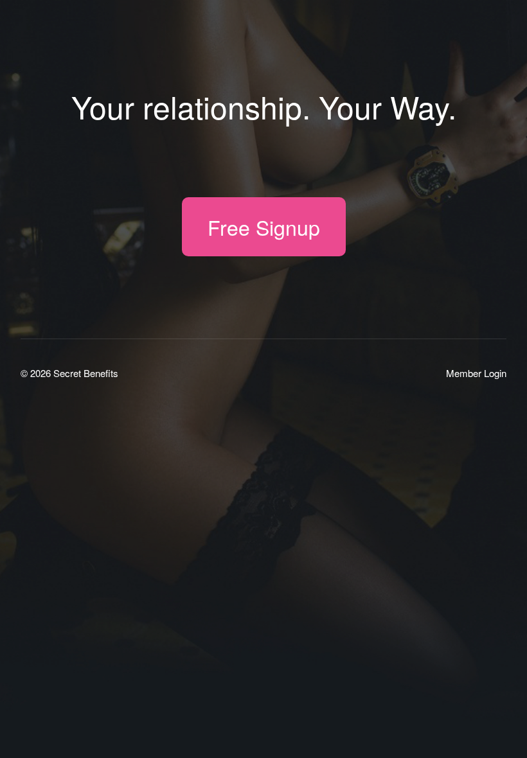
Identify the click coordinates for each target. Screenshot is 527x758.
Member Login (476, 373)
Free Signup (264, 227)
